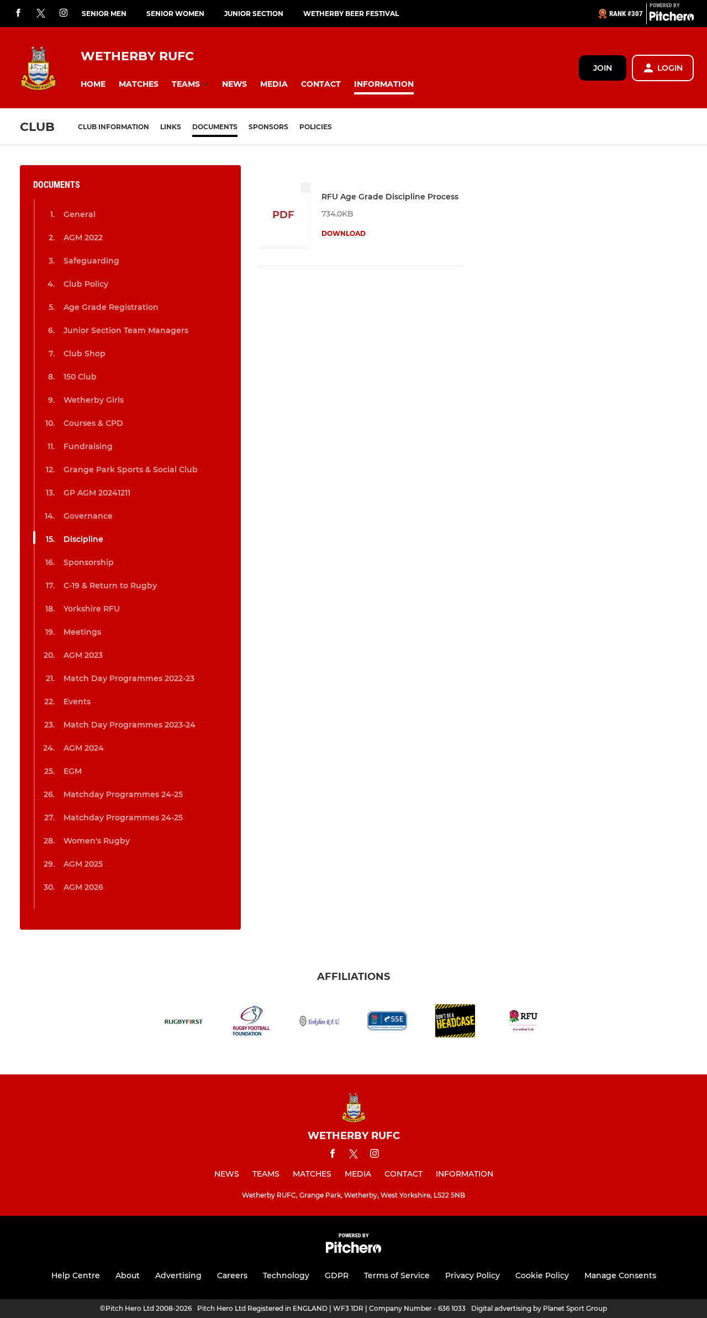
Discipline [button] (83, 539)
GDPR (337, 1275)
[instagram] (63, 13)
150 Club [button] (80, 377)
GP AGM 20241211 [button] (97, 493)
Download (343, 233)
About (127, 1275)
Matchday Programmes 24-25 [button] (123, 794)
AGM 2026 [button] (83, 887)
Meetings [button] (82, 632)
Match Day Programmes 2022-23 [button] (129, 678)
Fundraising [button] (88, 446)
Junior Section (253, 13)
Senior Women (175, 13)
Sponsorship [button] (89, 562)
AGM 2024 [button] (84, 748)
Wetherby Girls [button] (94, 400)
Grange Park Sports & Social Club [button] (131, 470)
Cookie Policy (542, 1275)
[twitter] (40, 13)
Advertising (178, 1275)
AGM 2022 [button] (83, 237)
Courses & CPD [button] (93, 423)
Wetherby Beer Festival (351, 13)
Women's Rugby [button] (97, 841)
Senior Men (104, 13)
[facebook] (18, 13)
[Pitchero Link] (672, 18)
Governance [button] (88, 516)
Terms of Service (397, 1275)
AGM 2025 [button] (83, 864)
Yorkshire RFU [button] (92, 609)
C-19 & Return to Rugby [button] (110, 586)
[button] (93, 84)
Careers (232, 1275)
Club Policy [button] (86, 284)
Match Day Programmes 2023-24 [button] (130, 725)
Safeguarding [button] (91, 261)
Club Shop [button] (84, 354)
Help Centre (75, 1275)
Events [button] (77, 702)
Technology (286, 1275)
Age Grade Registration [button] (111, 307)
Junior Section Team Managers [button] (126, 330)
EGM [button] (73, 771)
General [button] (80, 214)
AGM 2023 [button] (83, 655)
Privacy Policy (472, 1275)
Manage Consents (620, 1275)
